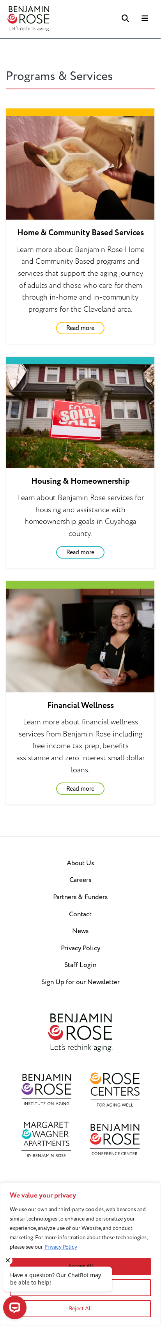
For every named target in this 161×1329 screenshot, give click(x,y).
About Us (80, 863)
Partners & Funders (80, 897)
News (80, 931)
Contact (80, 914)
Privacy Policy (60, 1247)
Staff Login (80, 965)
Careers (80, 880)
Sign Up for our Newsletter (80, 982)
